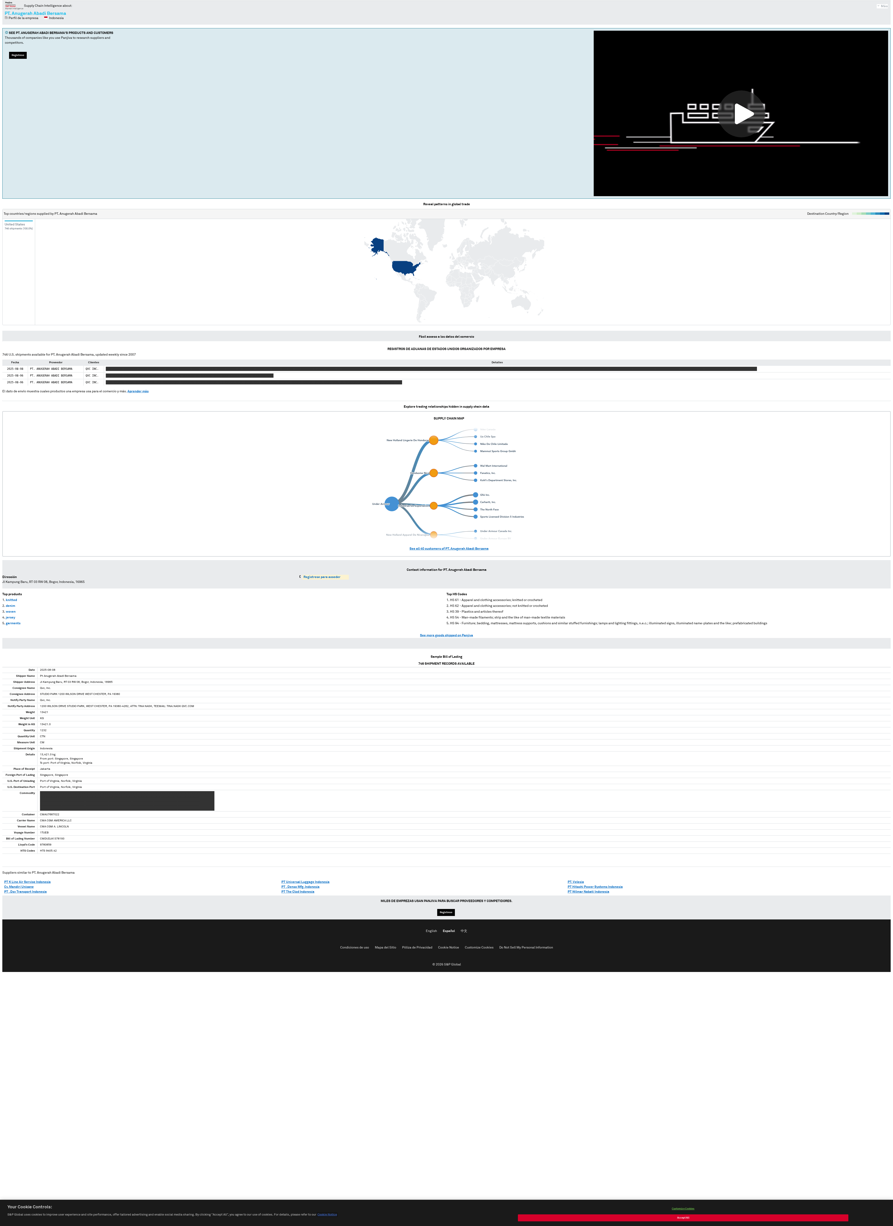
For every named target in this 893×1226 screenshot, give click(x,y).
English (431, 931)
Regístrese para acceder (321, 577)
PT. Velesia (576, 882)
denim (10, 606)
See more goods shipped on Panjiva (446, 635)
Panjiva (14, 5)
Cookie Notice (448, 947)
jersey (10, 617)
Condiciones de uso (354, 947)
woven (11, 611)
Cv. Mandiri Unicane (19, 887)
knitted (11, 600)
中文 (464, 931)
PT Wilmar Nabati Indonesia (588, 891)
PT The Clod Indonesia (297, 891)
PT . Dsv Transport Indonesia (25, 891)
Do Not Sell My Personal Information (526, 947)
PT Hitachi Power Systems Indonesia (595, 887)
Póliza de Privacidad (417, 947)
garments (13, 623)
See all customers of (449, 548)
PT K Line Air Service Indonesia (27, 882)
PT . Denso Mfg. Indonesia (300, 887)
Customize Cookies (479, 947)
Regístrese (18, 55)
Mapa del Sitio (385, 947)
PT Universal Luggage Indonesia (305, 882)
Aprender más (138, 391)
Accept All (683, 1217)
